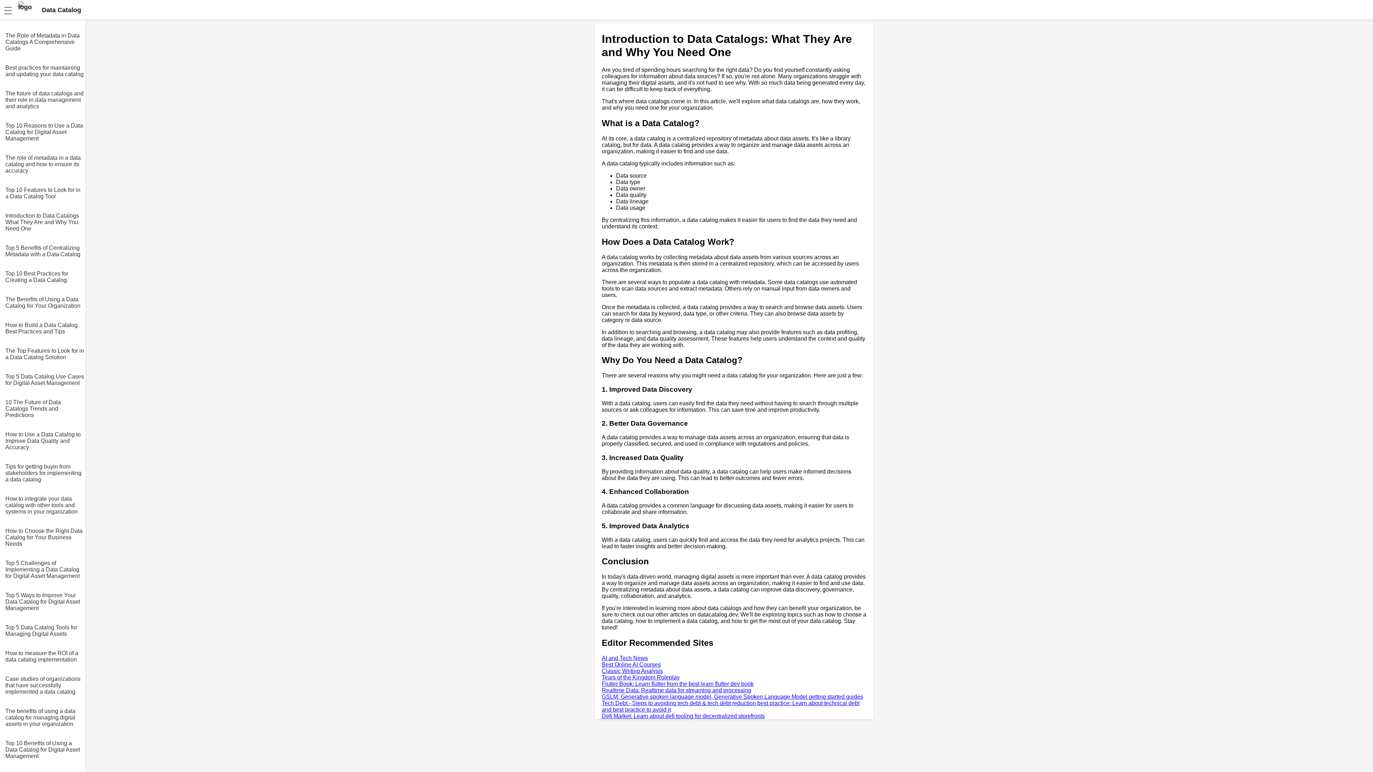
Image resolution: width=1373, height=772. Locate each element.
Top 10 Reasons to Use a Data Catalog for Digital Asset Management (44, 132)
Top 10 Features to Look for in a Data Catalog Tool (42, 193)
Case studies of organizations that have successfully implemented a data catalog (42, 685)
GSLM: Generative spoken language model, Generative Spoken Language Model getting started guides (732, 697)
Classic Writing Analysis (632, 671)
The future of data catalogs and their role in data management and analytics (44, 99)
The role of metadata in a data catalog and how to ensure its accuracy (43, 164)
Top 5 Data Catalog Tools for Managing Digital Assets (41, 630)
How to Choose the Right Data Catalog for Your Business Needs (44, 537)
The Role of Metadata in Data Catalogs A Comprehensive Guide (42, 42)
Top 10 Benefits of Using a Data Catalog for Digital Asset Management (42, 749)
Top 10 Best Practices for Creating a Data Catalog (36, 277)
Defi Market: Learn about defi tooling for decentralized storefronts (683, 716)
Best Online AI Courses (631, 665)
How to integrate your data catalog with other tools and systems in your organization (41, 505)
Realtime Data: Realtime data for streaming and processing (676, 690)
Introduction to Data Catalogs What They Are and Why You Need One (42, 222)
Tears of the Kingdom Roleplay (641, 677)
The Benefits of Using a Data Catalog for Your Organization (42, 302)
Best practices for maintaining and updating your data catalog (44, 71)
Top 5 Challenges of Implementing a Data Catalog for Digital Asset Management (42, 569)
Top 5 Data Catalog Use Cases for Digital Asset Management (44, 379)
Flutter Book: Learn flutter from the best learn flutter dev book (678, 684)
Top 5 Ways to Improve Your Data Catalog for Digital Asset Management (42, 601)
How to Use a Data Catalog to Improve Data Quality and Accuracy (43, 440)
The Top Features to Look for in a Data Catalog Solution (44, 354)
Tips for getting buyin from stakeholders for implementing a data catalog (43, 473)
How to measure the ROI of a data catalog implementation (41, 656)
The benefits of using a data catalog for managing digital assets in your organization (40, 717)
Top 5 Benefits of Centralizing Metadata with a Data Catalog (42, 251)
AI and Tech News (625, 658)
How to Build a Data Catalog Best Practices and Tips (41, 328)
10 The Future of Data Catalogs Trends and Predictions (33, 408)
